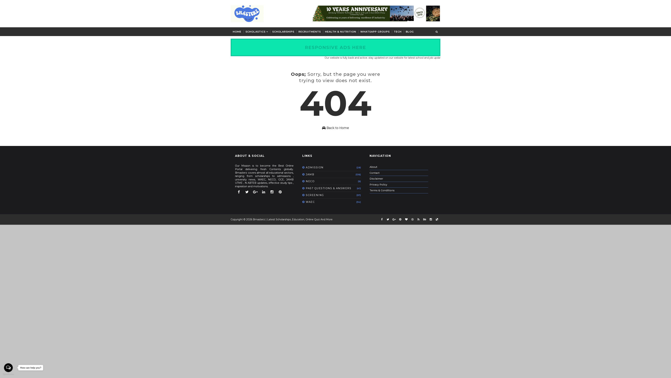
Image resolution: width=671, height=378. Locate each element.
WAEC (310, 202)
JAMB (310, 174)
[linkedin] (263, 192)
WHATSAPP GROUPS (375, 31)
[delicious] (436, 219)
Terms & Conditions (382, 190)
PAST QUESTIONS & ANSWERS (328, 188)
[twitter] (247, 192)
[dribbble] (412, 219)
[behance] (424, 219)
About (373, 167)
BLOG (410, 31)
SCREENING (315, 195)
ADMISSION (315, 167)
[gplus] (255, 192)
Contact (375, 172)
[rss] (418, 219)
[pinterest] (280, 192)
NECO (310, 181)
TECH (398, 31)
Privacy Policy (378, 184)
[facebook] (238, 192)
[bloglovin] (406, 219)
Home (237, 31)
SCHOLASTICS (255, 31)
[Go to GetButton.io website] (8, 374)
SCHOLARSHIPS (283, 31)
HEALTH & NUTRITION (340, 31)
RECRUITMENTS (309, 31)
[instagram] (272, 192)
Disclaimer (376, 178)
